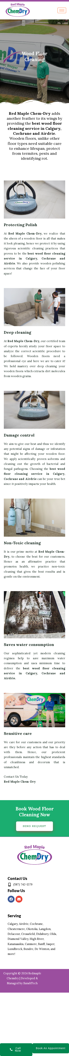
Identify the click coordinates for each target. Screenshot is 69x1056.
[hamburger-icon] (62, 10)
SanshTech (30, 983)
